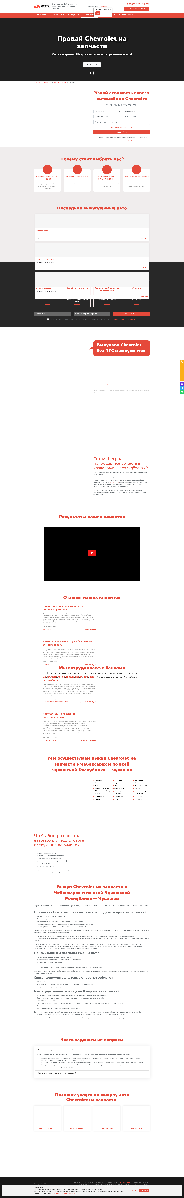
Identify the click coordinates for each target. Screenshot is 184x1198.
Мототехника (125, 15)
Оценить (122, 132)
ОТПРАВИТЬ (131, 314)
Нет (104, 13)
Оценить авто (92, 65)
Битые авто (40, 15)
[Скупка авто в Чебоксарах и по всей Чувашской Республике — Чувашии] (42, 6)
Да (98, 13)
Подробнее (131, 1190)
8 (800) (138, 4)
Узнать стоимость (131, 439)
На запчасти (88, 15)
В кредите (73, 15)
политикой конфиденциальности (127, 140)
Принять (144, 1190)
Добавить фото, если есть (121, 127)
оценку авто (114, 482)
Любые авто (57, 15)
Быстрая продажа (136, 9)
